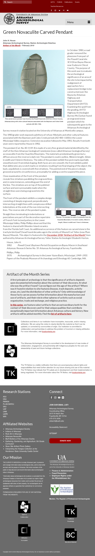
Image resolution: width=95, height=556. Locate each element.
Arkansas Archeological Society (17, 429)
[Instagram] (55, 397)
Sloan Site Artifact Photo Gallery (17, 446)
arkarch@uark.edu (56, 421)
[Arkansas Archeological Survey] (47, 19)
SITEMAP (53, 433)
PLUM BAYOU (8, 404)
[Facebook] (51, 397)
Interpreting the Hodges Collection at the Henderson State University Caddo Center (21, 449)
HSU (5, 399)
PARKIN (6, 401)
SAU (4, 406)
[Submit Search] (5, 2)
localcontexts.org (48, 331)
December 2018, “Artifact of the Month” (66, 235)
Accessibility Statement (58, 427)
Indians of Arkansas (13, 431)
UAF (4, 409)
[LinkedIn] (63, 397)
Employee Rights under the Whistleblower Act (62, 476)
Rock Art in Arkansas (13, 434)
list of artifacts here (61, 313)
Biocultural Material (70, 542)
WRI (4, 416)
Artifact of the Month (12, 45)
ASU (4, 396)
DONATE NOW (65, 440)
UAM (5, 411)
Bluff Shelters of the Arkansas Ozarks (20, 439)
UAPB (5, 414)
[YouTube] (59, 397)
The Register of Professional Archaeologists (73, 499)
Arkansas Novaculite (13, 436)
